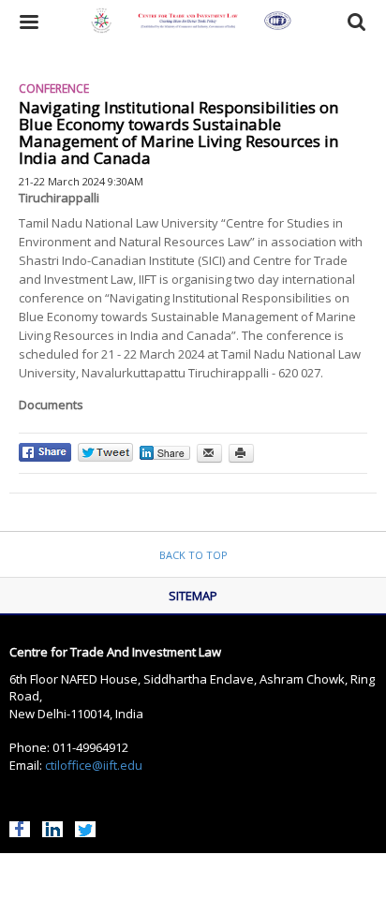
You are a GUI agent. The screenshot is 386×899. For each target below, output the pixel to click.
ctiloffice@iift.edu (93, 765)
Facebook (19, 827)
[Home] (193, 22)
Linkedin (52, 827)
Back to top (193, 555)
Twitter (85, 827)
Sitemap (193, 595)
